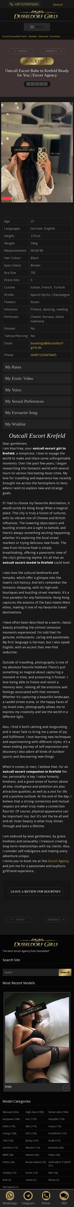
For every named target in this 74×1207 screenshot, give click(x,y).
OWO (6, 1126)
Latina (29, 1179)
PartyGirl (53, 1119)
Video (51, 1154)
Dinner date (55, 1112)
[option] (37, 152)
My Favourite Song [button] (21, 412)
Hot (27, 1119)
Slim (27, 1126)
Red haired (9, 1187)
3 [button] (37, 208)
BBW (5, 1154)
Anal (5, 1179)
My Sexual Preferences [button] (24, 401)
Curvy (51, 1126)
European (8, 1119)
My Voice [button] (13, 390)
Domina (7, 1147)
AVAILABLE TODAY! (59, 1162)
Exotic (29, 1172)
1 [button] (26, 208)
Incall (51, 1140)
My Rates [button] (13, 367)
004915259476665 (43, 355)
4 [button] (42, 208)
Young (6, 1133)
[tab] (37, 367)
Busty (28, 1140)
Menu (42, 28)
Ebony (51, 1179)
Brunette (53, 1147)
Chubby (7, 1172)
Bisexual (7, 1112)
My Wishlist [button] (15, 424)
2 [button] (32, 208)
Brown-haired (33, 1162)
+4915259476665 (25, 4)
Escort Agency (58, 861)
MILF (51, 1172)
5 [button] (47, 208)
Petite (6, 1162)
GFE (27, 1133)
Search (65, 972)
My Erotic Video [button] (19, 378)
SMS (64, 1203)
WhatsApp (10, 1203)
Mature (29, 1154)
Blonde (29, 1147)
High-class (31, 1112)
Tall (5, 1140)
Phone (46, 1203)
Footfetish (54, 1133)
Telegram (28, 1203)
